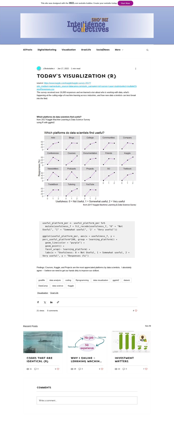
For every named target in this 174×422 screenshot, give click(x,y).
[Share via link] (58, 302)
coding (68, 280)
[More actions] (135, 68)
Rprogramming (82, 280)
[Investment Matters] (131, 342)
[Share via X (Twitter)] (44, 302)
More (117, 50)
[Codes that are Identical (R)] (43, 342)
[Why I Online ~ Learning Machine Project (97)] (87, 342)
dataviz (127, 280)
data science (57, 286)
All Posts (27, 50)
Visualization (69, 50)
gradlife (41, 280)
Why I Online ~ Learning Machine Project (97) (86, 359)
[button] (147, 50)
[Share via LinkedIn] (51, 302)
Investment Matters (124, 359)
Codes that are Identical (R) (39, 359)
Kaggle (71, 286)
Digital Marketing (47, 50)
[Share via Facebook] (38, 302)
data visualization (100, 280)
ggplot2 (116, 280)
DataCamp (43, 286)
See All (148, 326)
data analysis (55, 280)
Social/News (103, 50)
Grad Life (86, 50)
